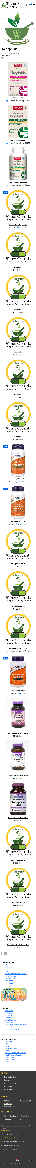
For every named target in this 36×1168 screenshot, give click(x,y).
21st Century (9, 1011)
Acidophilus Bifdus (18, 521)
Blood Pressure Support (13, 1055)
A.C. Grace (8, 1015)
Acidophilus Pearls (18, 860)
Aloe (6, 971)
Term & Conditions (11, 1116)
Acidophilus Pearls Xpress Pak (18, 945)
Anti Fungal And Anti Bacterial (15, 1053)
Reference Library (10, 1083)
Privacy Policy (24, 1116)
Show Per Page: (7, 55)
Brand (6, 1101)
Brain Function (10, 1060)
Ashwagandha (10, 978)
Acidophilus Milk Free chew (18, 733)
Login (7, 101)
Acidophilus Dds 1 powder (18, 225)
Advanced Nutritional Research (16, 1025)
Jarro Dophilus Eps (18, 140)
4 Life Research (10, 1013)
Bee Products (9, 983)
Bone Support (10, 1057)
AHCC (7, 969)
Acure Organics (10, 1020)
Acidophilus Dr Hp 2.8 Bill (18, 648)
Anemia (7, 1050)
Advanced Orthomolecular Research (18, 1027)
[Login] (26, 5)
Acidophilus (18, 267)
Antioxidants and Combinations (16, 974)
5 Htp (6, 965)
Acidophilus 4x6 (18, 479)
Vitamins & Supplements (9, 1105)
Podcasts (7, 1080)
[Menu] (34, 5)
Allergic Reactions (11, 1048)
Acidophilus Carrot (18, 564)
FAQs (21, 1119)
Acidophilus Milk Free (18, 691)
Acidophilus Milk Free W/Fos (18, 775)
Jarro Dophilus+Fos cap (18, 182)
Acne (6, 1044)
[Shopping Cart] (30, 5)
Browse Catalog (10, 1077)
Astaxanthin (9, 981)
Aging (7, 1046)
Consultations (9, 1086)
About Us (7, 1119)
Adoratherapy (10, 1022)
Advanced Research (12, 1029)
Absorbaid (8, 1018)
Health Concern (25, 1101)
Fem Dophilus (18, 98)
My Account (8, 1089)
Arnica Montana (10, 976)
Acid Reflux (8, 1041)
